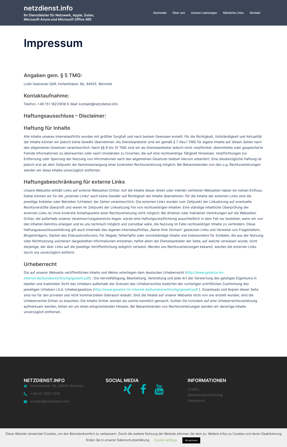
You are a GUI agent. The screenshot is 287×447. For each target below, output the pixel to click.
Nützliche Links (233, 12)
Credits (193, 389)
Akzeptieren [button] (191, 440)
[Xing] (128, 392)
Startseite (160, 12)
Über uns (178, 12)
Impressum (196, 400)
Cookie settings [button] (165, 440)
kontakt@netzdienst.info (49, 401)
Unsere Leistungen (204, 12)
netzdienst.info (48, 8)
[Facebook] (143, 392)
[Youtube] (159, 392)
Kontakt (255, 12)
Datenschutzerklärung (205, 395)
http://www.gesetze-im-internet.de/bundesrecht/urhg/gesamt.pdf (146, 289)
